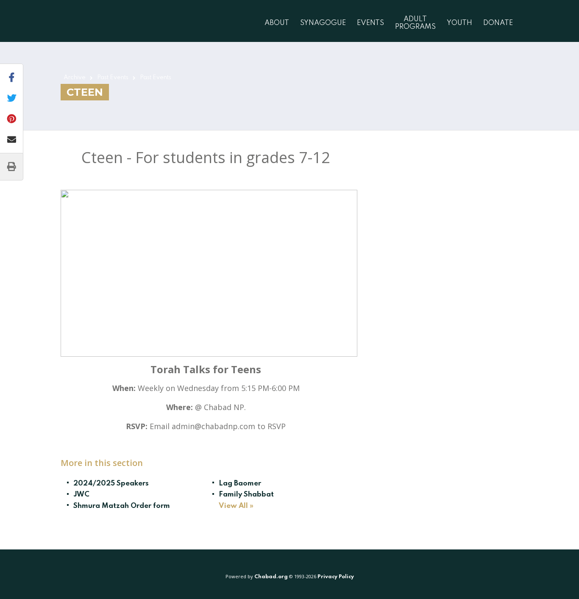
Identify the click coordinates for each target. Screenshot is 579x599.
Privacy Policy (335, 577)
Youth (459, 23)
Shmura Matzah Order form (121, 506)
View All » (236, 506)
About (276, 23)
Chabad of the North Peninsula (106, 21)
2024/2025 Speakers (111, 483)
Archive (75, 77)
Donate (498, 23)
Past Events (112, 77)
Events (370, 23)
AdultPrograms (415, 23)
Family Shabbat (246, 494)
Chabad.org (271, 577)
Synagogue (323, 23)
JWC (81, 494)
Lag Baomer (240, 483)
